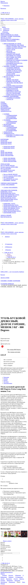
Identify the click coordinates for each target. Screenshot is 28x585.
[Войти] (1, 227)
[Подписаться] (2, 554)
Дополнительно (7, 383)
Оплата (5, 380)
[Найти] (4, 25)
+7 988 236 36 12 (5, 12)
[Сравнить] (1, 334)
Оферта (3, 573)
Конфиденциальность (7, 572)
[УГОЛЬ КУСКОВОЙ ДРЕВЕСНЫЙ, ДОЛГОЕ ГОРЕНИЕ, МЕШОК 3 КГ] (14, 300)
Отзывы (5, 378)
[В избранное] (1, 332)
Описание (6, 377)
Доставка (6, 381)
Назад (8, 254)
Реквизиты (6, 5)
